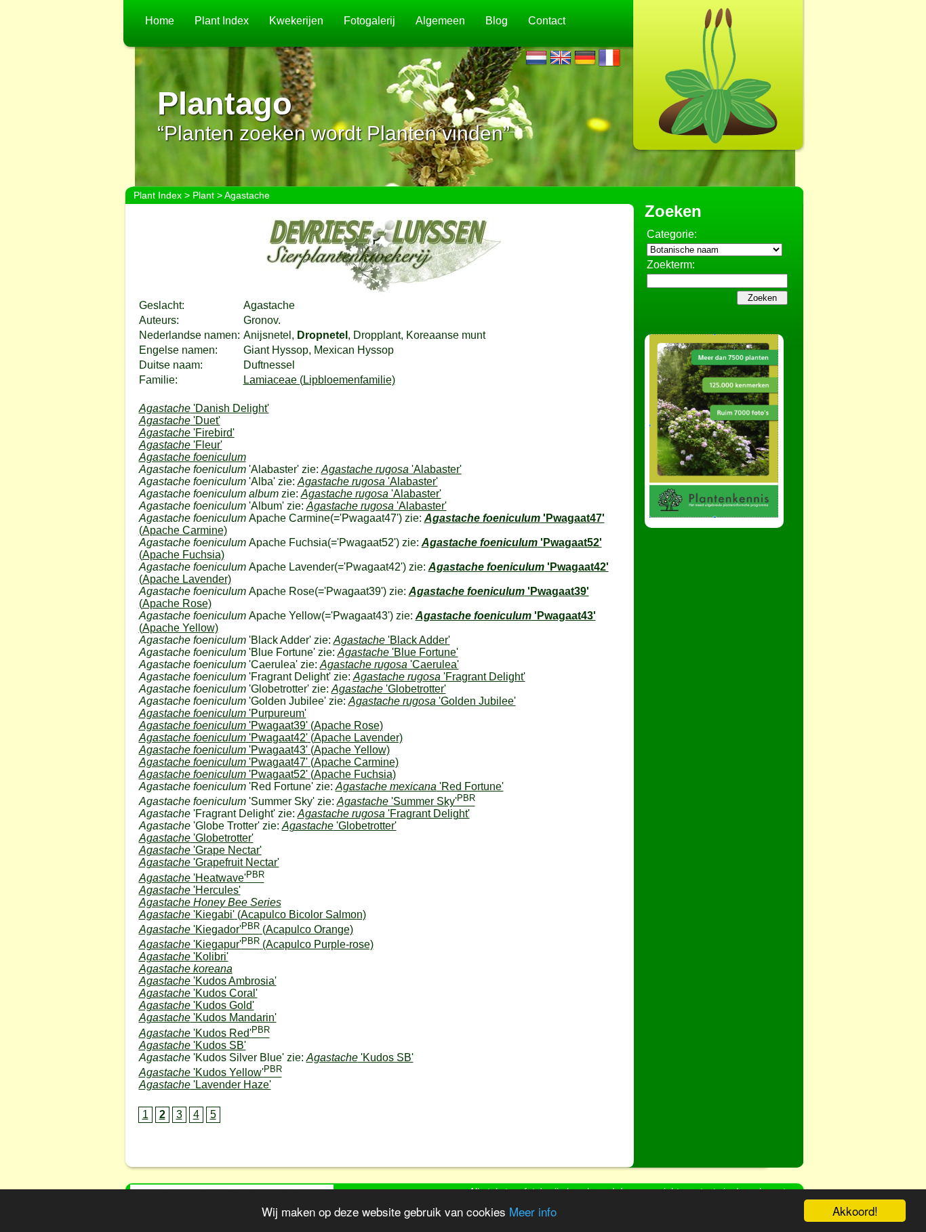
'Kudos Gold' (196, 1005)
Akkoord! (855, 1210)
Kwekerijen (296, 20)
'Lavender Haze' (205, 1084)
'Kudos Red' (204, 1033)
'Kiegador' (246, 929)
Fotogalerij (369, 20)
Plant (203, 195)
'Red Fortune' (420, 786)
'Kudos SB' (192, 1045)
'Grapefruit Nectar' (209, 862)
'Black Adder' (392, 640)
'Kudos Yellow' (210, 1072)
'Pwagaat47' (269, 762)
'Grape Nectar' (200, 850)
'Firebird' (187, 432)
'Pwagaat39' (261, 725)
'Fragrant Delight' (439, 676)
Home (159, 20)
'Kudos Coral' (198, 993)
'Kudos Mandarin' (208, 1017)
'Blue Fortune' (398, 652)
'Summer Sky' (406, 801)
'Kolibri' (183, 956)
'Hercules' (190, 890)
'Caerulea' (389, 664)
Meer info (533, 1211)
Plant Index (222, 20)
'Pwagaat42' (271, 737)
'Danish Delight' (204, 408)
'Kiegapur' (256, 944)
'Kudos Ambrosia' (208, 981)
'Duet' (179, 420)
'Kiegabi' (252, 914)
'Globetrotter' (388, 689)
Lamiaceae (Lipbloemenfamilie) (319, 380)
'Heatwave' (201, 878)
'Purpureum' (222, 713)
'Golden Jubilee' (432, 701)
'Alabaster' (391, 469)
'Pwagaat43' (264, 750)
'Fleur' (180, 445)
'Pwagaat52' (267, 774)
